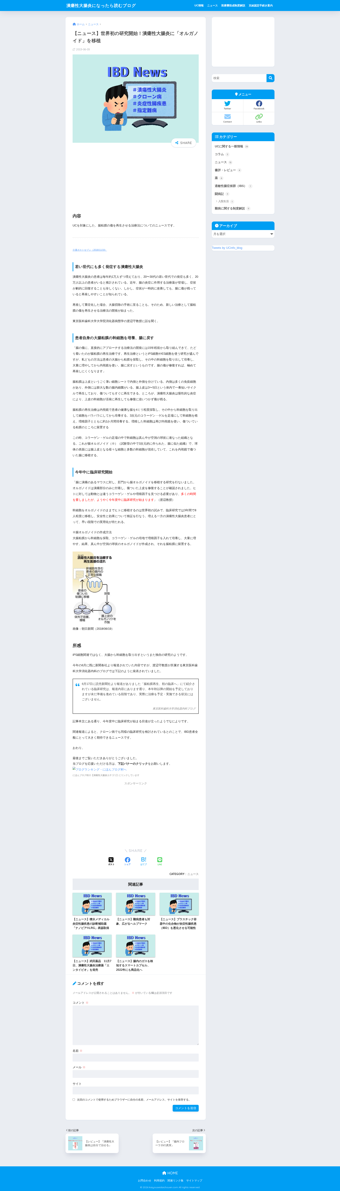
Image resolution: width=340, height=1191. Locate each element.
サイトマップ (194, 1180)
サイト (77, 1083)
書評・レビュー (227, 170)
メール (79, 1067)
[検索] (270, 78)
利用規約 (159, 1180)
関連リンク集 (175, 1180)
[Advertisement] (136, 177)
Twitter (227, 108)
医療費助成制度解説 (233, 5)
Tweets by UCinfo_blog (227, 248)
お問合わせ (144, 1180)
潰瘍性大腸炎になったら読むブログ (101, 5)
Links (259, 121)
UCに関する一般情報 (231, 146)
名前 (78, 1050)
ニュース (212, 5)
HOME (172, 1173)
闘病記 (221, 194)
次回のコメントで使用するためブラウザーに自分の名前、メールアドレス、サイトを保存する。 (134, 1099)
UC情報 (199, 5)
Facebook (259, 108)
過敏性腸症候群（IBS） (233, 186)
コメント (81, 1002)
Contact (227, 121)
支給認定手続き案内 (261, 5)
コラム (221, 154)
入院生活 (225, 201)
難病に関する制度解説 (232, 208)
